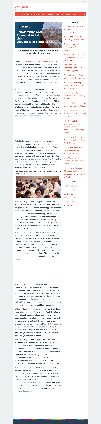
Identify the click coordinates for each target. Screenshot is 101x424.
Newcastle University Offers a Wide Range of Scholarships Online (73, 85)
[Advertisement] (38, 128)
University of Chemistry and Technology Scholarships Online (73, 29)
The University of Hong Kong (36, 61)
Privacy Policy (70, 201)
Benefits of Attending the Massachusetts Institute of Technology (75, 57)
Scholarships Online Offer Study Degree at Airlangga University (75, 113)
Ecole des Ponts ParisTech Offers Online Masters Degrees (73, 67)
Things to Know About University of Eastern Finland (73, 47)
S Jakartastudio (21, 6)
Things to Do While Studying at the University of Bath (74, 95)
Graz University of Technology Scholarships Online (74, 160)
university (39, 357)
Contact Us (68, 193)
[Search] (84, 14)
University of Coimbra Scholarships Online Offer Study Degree (74, 140)
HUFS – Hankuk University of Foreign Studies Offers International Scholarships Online (74, 126)
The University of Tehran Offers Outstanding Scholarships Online (74, 150)
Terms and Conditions (73, 197)
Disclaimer (68, 204)
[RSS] (85, 1)
